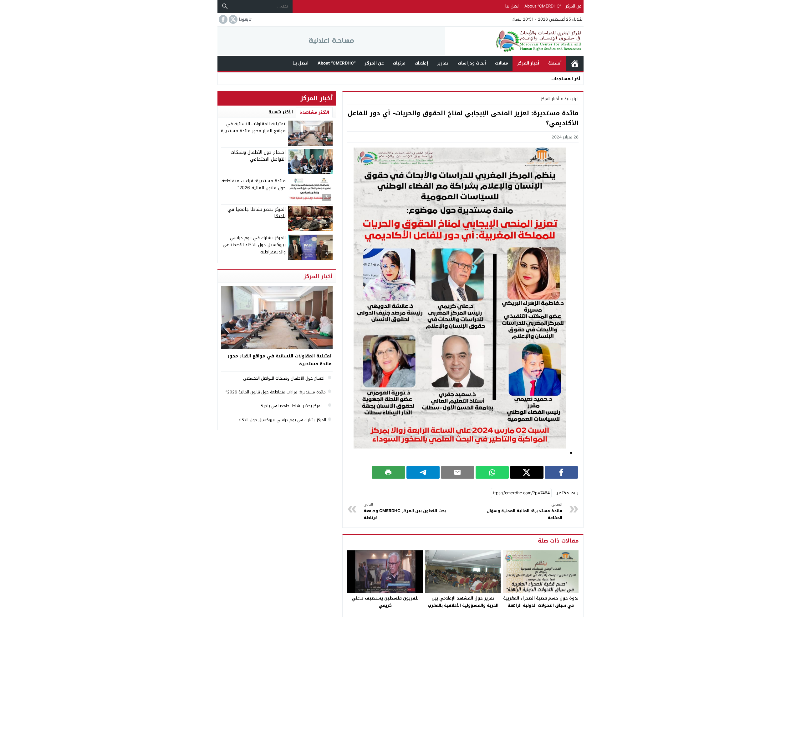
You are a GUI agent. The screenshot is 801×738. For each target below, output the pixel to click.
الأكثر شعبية (280, 112)
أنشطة (555, 63)
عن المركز (573, 6)
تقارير (443, 63)
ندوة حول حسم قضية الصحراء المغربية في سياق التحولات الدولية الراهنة (541, 601)
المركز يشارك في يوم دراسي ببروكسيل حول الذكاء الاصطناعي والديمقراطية (254, 245)
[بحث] (224, 6)
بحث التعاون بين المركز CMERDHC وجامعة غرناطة (405, 511)
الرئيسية (575, 63)
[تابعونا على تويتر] (232, 19)
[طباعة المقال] (388, 472)
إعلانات (421, 63)
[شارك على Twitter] (527, 472)
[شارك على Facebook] (561, 472)
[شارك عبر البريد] (457, 472)
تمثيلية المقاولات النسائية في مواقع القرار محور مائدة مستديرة (253, 127)
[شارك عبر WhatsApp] (492, 472)
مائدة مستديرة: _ (530, 78)
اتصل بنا (512, 6)
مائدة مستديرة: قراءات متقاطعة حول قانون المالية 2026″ (254, 184)
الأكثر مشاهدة (314, 112)
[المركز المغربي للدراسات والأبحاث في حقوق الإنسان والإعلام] (514, 41)
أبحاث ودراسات (472, 63)
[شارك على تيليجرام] (423, 472)
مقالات (501, 63)
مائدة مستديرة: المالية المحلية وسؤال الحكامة (524, 511)
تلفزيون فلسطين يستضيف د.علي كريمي (385, 601)
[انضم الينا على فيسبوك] (222, 19)
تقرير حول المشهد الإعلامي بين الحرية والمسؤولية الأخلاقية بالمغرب (463, 601)
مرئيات (399, 63)
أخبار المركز (528, 63)
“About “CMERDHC (542, 6)
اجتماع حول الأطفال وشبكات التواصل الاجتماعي (258, 156)
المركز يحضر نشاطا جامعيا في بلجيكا (256, 213)
